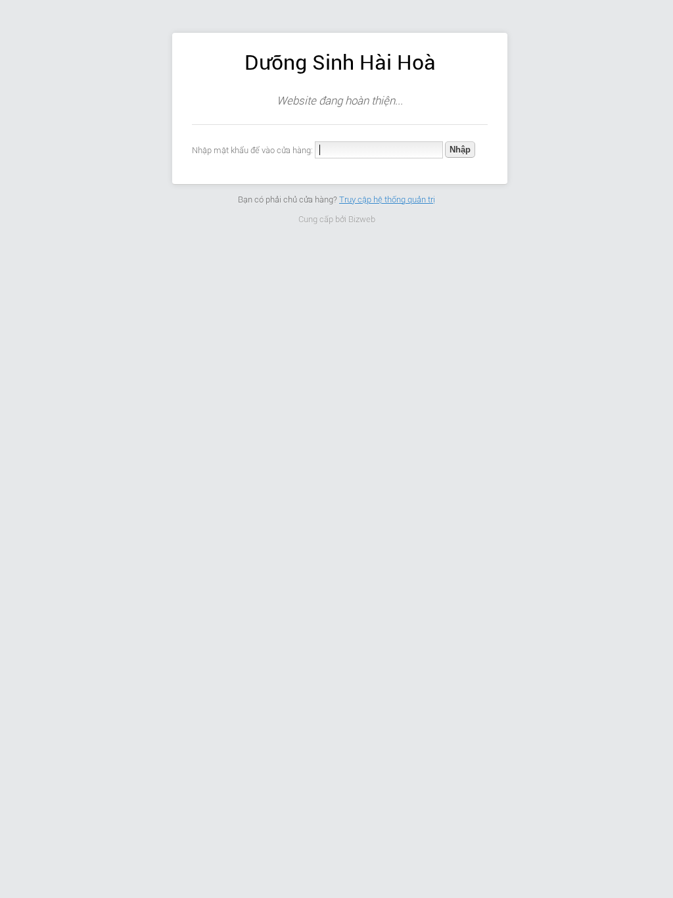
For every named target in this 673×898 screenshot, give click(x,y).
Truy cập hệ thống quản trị (387, 199)
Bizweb (361, 219)
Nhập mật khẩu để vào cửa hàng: (252, 150)
